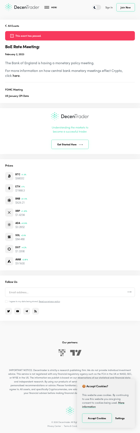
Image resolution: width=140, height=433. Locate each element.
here (16, 75)
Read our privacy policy (49, 301)
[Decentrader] (22, 7)
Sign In (109, 7)
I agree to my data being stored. (34, 301)
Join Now (126, 7)
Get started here (67, 144)
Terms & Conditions (73, 426)
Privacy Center (54, 426)
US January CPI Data (17, 96)
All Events (13, 26)
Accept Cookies (97, 418)
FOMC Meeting (14, 89)
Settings (120, 418)
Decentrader (64, 422)
